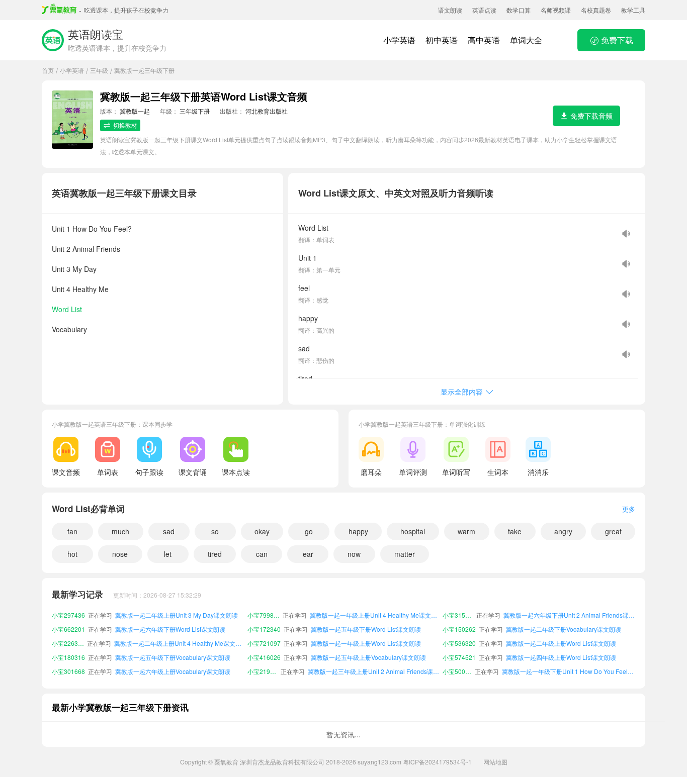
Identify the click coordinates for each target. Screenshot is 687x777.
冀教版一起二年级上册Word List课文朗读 (561, 643)
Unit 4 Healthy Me (80, 289)
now (354, 554)
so (215, 531)
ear (308, 554)
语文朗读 (450, 10)
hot (72, 554)
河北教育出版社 (266, 111)
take (515, 531)
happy (358, 531)
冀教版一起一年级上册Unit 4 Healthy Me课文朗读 (375, 615)
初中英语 (441, 40)
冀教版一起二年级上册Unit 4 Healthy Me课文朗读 (179, 643)
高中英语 (484, 40)
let (167, 554)
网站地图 (495, 761)
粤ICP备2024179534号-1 (437, 761)
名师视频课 (556, 10)
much (120, 531)
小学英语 (399, 40)
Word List (67, 309)
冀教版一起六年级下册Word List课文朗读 (170, 629)
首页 (48, 70)
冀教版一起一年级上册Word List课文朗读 (366, 643)
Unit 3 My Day (74, 269)
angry (563, 531)
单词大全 (526, 40)
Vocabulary (69, 329)
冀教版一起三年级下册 (144, 70)
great (613, 531)
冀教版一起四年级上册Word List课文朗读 (561, 657)
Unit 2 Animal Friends (86, 249)
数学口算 (518, 10)
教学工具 (633, 10)
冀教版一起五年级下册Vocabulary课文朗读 (172, 657)
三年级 (99, 70)
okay (262, 531)
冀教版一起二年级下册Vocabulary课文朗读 (563, 629)
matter (404, 554)
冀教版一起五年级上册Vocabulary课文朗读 (368, 657)
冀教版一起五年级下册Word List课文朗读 (366, 629)
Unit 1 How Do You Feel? (92, 229)
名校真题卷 (596, 10)
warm (466, 531)
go (309, 531)
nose (120, 554)
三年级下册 (195, 111)
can (262, 554)
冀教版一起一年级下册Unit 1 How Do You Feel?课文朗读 (568, 671)
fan (72, 531)
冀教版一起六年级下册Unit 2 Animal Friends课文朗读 (569, 615)
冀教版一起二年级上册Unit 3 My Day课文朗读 (176, 615)
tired (215, 554)
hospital (412, 531)
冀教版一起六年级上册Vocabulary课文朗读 (172, 671)
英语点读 (484, 10)
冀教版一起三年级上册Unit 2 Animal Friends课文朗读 (374, 671)
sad (169, 531)
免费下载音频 (591, 116)
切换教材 (125, 125)
